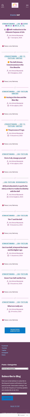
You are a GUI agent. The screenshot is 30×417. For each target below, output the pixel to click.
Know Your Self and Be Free (15, 278)
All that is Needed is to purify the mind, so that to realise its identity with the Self (15, 188)
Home (3, 355)
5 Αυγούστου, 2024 (16, 283)
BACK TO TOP (14, 406)
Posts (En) (11, 58)
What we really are (15, 306)
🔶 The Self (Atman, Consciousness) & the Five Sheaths (15, 64)
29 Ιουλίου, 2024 (16, 311)
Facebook (5, 346)
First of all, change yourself (15, 158)
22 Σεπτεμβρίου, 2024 (16, 197)
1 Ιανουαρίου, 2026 (16, 38)
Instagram (5, 352)
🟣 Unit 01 (8, 25)
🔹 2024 (17, 154)
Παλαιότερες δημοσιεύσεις (15, 330)
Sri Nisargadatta (21, 182)
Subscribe (7, 398)
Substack (19, 58)
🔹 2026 (18, 23)
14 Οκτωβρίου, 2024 (16, 163)
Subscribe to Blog (11, 376)
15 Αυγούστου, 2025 (16, 135)
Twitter (4, 350)
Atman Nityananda (8, 23)
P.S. (23, 25)
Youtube (4, 348)
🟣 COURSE (24, 23)
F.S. (24, 56)
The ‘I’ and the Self (15, 219)
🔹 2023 (20, 124)
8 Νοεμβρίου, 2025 (16, 73)
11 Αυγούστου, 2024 (16, 255)
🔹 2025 (20, 56)
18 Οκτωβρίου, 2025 (16, 105)
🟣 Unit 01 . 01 (17, 25)
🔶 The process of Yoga (15, 130)
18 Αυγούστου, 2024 (16, 225)
